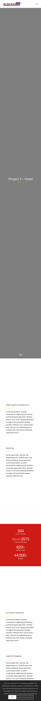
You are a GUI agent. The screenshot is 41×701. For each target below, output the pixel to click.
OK (12, 697)
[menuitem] (37, 4)
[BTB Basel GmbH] (17, 4)
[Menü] (37, 4)
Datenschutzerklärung (25, 697)
